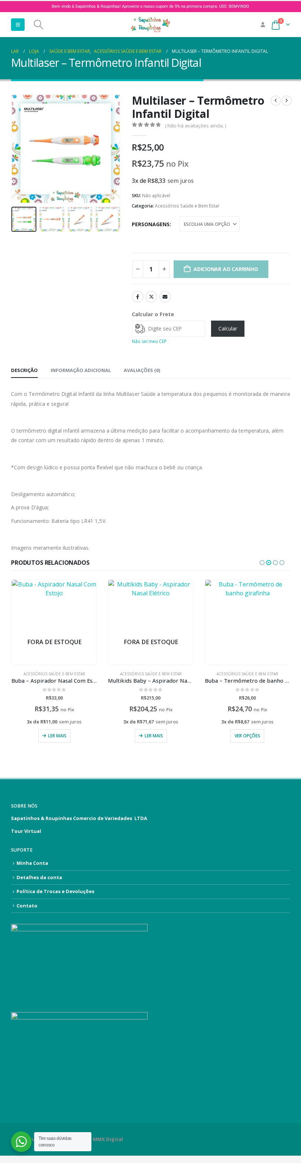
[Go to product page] (150, 622)
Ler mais (57, 736)
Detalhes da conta (39, 877)
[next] (287, 100)
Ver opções (150, 736)
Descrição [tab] (24, 370)
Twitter (151, 297)
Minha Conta (32, 863)
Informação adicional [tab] (81, 370)
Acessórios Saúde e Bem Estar (187, 206)
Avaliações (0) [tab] (142, 370)
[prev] (276, 100)
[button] (18, 24)
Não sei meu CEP (149, 341)
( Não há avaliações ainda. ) (195, 125)
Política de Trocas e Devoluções (55, 891)
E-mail (165, 297)
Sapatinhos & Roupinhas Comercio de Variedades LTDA (79, 818)
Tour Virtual (26, 831)
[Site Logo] (150, 24)
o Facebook (138, 297)
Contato (27, 905)
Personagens (151, 224)
